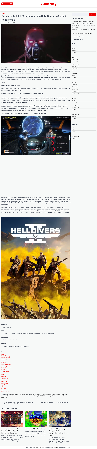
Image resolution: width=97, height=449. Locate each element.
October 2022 (75, 112)
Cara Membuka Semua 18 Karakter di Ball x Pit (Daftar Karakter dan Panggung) (10, 431)
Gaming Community (19, 396)
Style (73, 134)
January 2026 (75, 62)
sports (3, 361)
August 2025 (74, 73)
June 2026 (74, 50)
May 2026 (74, 52)
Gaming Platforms (29, 396)
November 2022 (75, 109)
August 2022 (74, 116)
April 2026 (74, 55)
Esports (32, 394)
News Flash (4, 373)
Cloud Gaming (15, 394)
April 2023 (74, 100)
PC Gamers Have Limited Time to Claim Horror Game (83, 21)
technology (4, 366)
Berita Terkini (5, 369)
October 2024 (75, 96)
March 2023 (74, 103)
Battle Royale (8, 394)
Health (73, 127)
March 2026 (74, 57)
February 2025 (75, 87)
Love (73, 129)
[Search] (94, 9)
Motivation (4, 362)
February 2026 (75, 59)
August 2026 (74, 46)
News (2, 354)
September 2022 (75, 114)
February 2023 (75, 105)
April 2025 (74, 82)
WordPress (67, 447)
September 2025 (75, 71)
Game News (4, 378)
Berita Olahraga (5, 357)
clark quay (5, 22)
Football (3, 374)
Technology (74, 138)
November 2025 (75, 66)
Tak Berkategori (75, 136)
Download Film (5, 392)
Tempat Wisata (5, 371)
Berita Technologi (6, 368)
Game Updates (10, 396)
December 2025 (75, 64)
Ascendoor (56, 447)
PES (7, 397)
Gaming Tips (37, 396)
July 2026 (74, 48)
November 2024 (75, 93)
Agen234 (3, 385)
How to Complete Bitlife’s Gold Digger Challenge (82, 33)
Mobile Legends (49, 396)
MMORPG (42, 396)
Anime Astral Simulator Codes (35, 429)
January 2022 (75, 121)
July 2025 (74, 75)
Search (92, 14)
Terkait (3, 82)
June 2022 (74, 118)
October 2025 (75, 68)
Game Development (52, 394)
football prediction (6, 364)
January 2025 (75, 89)
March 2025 (74, 84)
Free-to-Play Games (42, 394)
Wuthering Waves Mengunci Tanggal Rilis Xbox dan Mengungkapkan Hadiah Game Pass (59, 432)
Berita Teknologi (5, 356)
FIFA (35, 394)
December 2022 (75, 107)
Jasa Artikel (4, 381)
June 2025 (74, 77)
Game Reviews (60, 394)
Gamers (3, 380)
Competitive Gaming (24, 394)
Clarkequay (48, 3)
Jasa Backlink (4, 383)
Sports (3, 13)
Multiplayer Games (58, 396)
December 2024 (75, 91)
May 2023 (74, 98)
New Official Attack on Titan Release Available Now (82, 23)
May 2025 (74, 80)
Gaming (3, 376)
